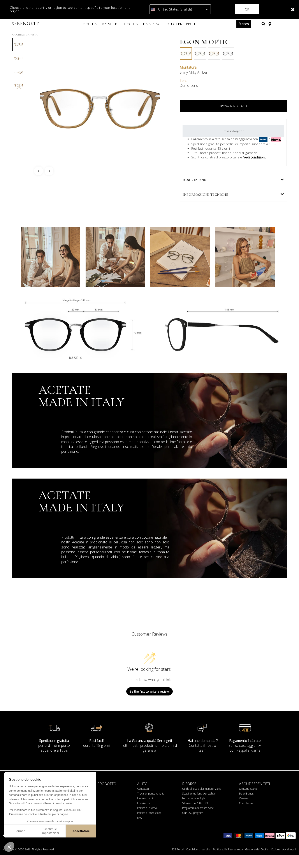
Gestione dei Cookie (257, 849)
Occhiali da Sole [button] (100, 24)
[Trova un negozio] (270, 23)
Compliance (246, 803)
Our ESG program (192, 813)
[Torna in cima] (289, 843)
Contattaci (143, 789)
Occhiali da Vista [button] (142, 24)
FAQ (139, 818)
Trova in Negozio (233, 131)
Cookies (275, 849)
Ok (247, 9)
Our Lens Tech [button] (181, 24)
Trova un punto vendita (150, 793)
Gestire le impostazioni (50, 831)
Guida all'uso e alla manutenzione (202, 789)
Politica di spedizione (149, 813)
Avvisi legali (289, 849)
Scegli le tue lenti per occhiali (199, 793)
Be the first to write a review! (149, 691)
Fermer (19, 831)
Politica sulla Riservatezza (228, 849)
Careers (243, 798)
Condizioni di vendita (198, 849)
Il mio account (145, 798)
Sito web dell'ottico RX (195, 803)
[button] (9, 847)
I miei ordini (144, 803)
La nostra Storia (248, 789)
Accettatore (81, 831)
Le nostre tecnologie (194, 798)
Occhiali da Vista (25, 34)
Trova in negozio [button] (233, 106)
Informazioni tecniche (205, 194)
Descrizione (194, 180)
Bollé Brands (246, 793)
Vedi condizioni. (254, 157)
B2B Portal (178, 849)
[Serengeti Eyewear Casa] (26, 24)
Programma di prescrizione (198, 808)
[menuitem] (99, 24)
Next (49, 171)
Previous (38, 171)
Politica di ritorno (147, 808)
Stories (244, 24)
